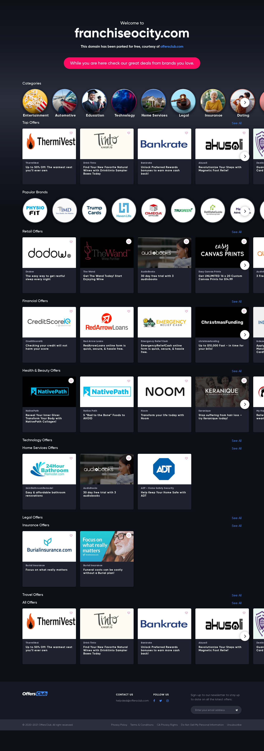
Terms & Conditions (142, 724)
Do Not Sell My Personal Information (202, 724)
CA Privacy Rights (167, 724)
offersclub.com (171, 46)
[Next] (244, 102)
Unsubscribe (234, 724)
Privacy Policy (119, 724)
